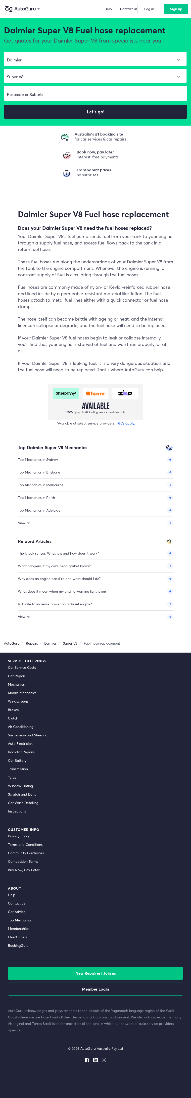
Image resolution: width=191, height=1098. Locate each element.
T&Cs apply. (125, 423)
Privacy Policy (19, 836)
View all (24, 523)
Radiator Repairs (21, 752)
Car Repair (16, 675)
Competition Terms (23, 861)
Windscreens (18, 701)
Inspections (17, 811)
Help (11, 894)
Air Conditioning (20, 726)
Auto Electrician (20, 743)
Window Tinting (20, 785)
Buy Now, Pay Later (24, 869)
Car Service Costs (22, 667)
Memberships (18, 928)
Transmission (18, 768)
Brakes (13, 709)
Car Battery (17, 760)
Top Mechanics (20, 920)
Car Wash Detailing (23, 802)
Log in (149, 8)
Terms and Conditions (25, 844)
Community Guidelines (26, 853)
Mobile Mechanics (22, 692)
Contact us (16, 903)
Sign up (176, 8)
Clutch (13, 718)
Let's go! (95, 112)
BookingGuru (18, 945)
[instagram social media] (104, 1058)
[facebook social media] (87, 1058)
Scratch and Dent (22, 794)
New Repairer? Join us (95, 973)
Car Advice (16, 911)
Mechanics (16, 684)
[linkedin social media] (95, 1058)
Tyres (12, 777)
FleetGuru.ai (17, 937)
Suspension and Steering (27, 735)
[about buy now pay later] (95, 402)
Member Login (95, 989)
